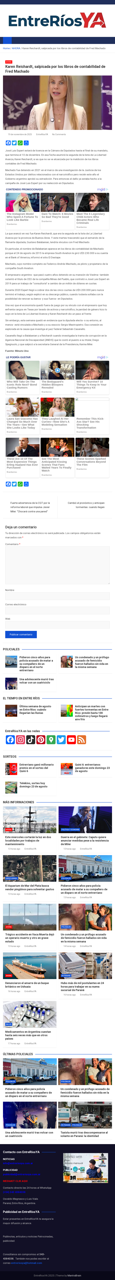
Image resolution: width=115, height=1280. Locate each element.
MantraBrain (74, 1275)
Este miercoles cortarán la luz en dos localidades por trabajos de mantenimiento (28, 841)
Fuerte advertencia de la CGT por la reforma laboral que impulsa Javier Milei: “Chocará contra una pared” (30, 507)
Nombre (9, 590)
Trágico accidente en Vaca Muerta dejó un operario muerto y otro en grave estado (29, 938)
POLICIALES (66, 878)
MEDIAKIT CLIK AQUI (15, 1181)
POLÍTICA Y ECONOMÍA (70, 830)
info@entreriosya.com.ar (18, 1163)
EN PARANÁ (66, 976)
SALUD (8, 1024)
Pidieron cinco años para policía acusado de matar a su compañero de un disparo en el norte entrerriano (36, 664)
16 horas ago (14, 991)
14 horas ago (69, 946)
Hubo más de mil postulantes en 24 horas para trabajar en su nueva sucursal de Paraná (82, 986)
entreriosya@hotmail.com (26, 1262)
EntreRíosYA (42, 134)
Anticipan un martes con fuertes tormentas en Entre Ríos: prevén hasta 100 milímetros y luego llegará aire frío (91, 713)
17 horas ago (14, 1043)
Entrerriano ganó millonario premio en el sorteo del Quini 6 (36, 768)
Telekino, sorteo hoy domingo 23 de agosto (33, 785)
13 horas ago (14, 849)
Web (7, 618)
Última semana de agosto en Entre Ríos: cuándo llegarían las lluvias (35, 709)
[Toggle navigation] (15, 40)
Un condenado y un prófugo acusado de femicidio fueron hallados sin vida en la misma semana (92, 662)
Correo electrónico (15, 604)
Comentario (12, 544)
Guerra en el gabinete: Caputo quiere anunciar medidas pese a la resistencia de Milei (85, 841)
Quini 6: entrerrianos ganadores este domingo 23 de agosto (92, 768)
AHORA (9, 62)
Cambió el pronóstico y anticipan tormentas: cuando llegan (86, 505)
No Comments (59, 134)
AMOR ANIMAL (11, 878)
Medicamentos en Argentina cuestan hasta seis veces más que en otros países (28, 1035)
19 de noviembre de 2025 (20, 134)
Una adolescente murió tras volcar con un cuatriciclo (36, 681)
